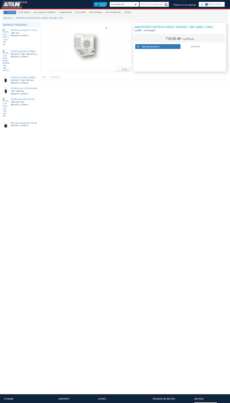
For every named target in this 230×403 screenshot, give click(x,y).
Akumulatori (65, 12)
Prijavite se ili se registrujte (185, 4)
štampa (196, 46)
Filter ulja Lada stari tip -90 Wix (24, 122)
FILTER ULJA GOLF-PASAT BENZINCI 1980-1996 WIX (23, 79)
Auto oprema (95, 12)
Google (124, 69)
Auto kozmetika (112, 12)
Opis (44, 77)
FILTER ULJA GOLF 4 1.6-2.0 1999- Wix (24, 31)
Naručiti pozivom (149, 46)
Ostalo (127, 12)
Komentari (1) (55, 77)
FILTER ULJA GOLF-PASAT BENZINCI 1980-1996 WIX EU (24, 52)
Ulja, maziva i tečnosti (44, 12)
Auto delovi (24, 12)
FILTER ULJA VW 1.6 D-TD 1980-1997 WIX (23, 100)
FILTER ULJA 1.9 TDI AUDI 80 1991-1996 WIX (24, 89)
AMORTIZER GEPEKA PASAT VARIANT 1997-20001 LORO (39, 18)
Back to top (225, 399)
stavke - (213, 4)
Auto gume (80, 12)
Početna (11, 12)
